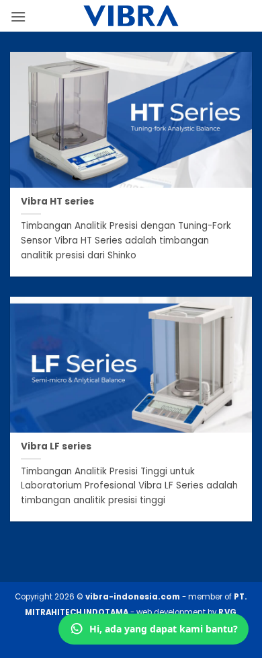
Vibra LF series (56, 447)
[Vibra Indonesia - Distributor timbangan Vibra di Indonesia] (131, 16)
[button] (18, 16)
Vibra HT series (57, 202)
